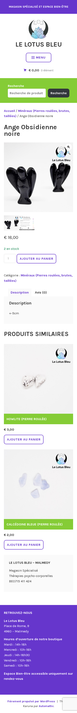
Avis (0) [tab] (41, 292)
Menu (41, 57)
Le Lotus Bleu (38, 44)
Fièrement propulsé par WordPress (31, 701)
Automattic (46, 706)
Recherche (16, 86)
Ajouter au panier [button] (24, 439)
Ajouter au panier (36, 259)
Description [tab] (20, 292)
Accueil (9, 111)
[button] (68, 147)
